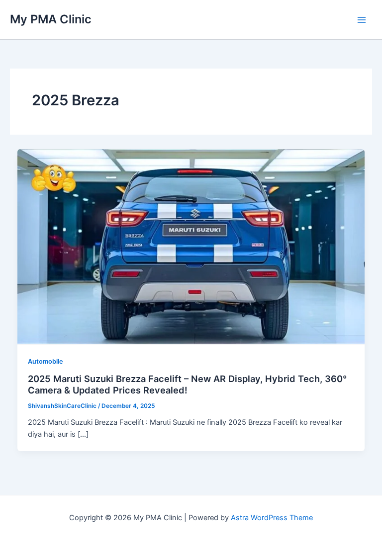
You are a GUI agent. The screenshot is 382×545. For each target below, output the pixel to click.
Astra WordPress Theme (272, 517)
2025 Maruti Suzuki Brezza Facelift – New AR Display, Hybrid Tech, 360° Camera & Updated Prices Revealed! (187, 384)
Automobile (45, 361)
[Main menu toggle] (361, 19)
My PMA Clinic (51, 19)
